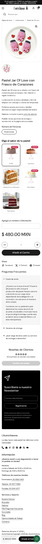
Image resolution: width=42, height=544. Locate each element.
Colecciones (19, 20)
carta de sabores (30, 114)
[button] (5, 245)
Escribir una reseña (21, 363)
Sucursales (6, 512)
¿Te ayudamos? (36, 538)
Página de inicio (7, 20)
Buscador (5, 502)
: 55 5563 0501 (18, 479)
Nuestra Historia (8, 499)
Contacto (6, 521)
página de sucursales (24, 121)
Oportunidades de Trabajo (12, 518)
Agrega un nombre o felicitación (16, 220)
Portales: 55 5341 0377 (11, 488)
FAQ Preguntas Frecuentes (12, 509)
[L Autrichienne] (21, 8)
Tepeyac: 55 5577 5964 (11, 484)
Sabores (5, 505)
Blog (3, 515)
